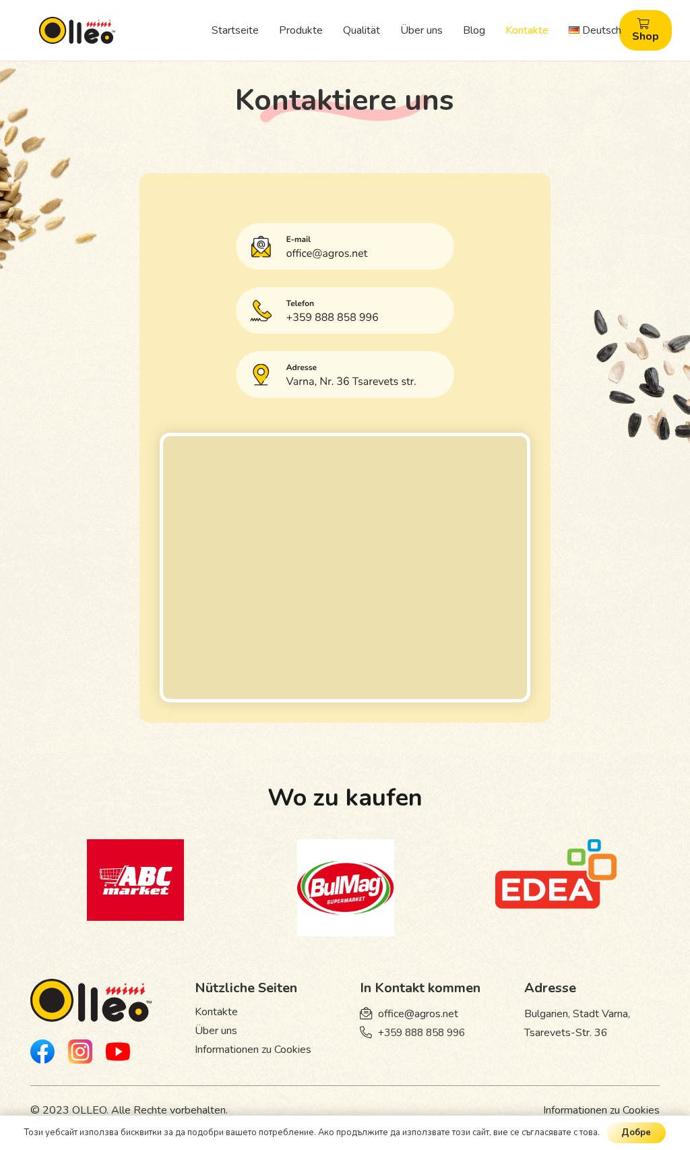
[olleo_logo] (77, 30)
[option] (135, 882)
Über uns (216, 1030)
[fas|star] (42, 1054)
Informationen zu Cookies (253, 1049)
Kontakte (216, 1011)
